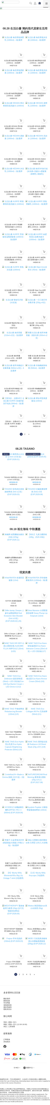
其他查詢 (6, 1042)
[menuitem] (21, 434)
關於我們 (6, 999)
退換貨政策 (7, 1005)
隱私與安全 (7, 1009)
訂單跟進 (6, 1039)
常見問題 (6, 1003)
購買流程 (6, 1001)
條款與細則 (7, 1007)
